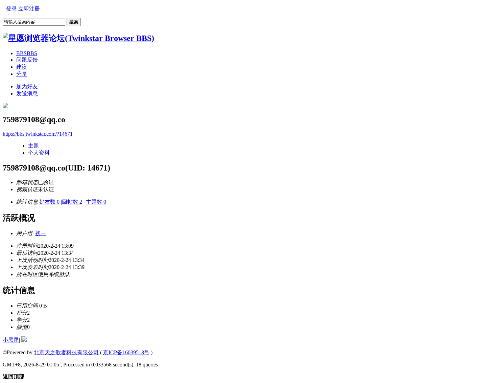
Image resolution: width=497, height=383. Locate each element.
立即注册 (29, 9)
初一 (40, 233)
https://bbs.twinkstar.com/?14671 (38, 134)
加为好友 (27, 86)
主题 (33, 146)
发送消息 (27, 93)
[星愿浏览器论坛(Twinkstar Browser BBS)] (78, 38)
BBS (26, 53)
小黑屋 (11, 340)
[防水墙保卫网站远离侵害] (24, 340)
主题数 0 (96, 202)
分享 (21, 74)
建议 (21, 67)
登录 (11, 9)
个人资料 (39, 153)
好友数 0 (49, 202)
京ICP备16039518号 (126, 352)
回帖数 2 (72, 202)
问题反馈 (27, 60)
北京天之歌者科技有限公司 (66, 352)
